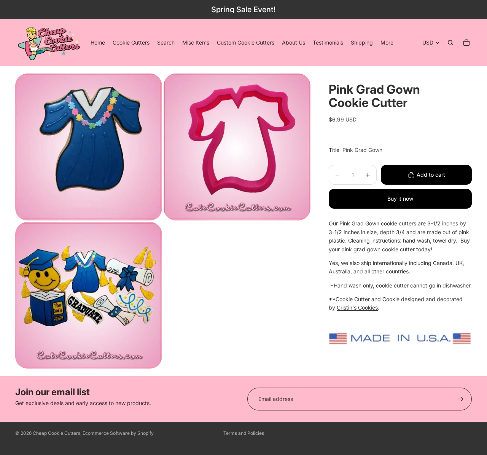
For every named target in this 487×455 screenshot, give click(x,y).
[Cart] (466, 42)
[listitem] (387, 43)
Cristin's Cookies (357, 308)
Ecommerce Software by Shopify (118, 433)
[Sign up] (460, 399)
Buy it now (400, 199)
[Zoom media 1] (88, 146)
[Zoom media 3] (88, 295)
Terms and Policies (243, 433)
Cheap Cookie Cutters (56, 433)
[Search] (450, 42)
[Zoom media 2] (237, 146)
